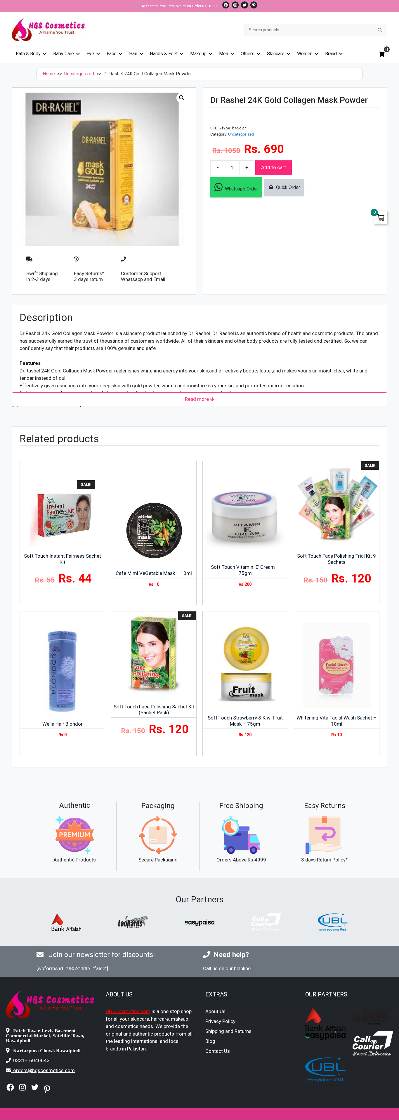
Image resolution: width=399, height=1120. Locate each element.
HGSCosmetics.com (128, 1011)
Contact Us (217, 1051)
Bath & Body (28, 53)
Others (247, 53)
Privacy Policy (220, 1021)
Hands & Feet (164, 53)
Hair (133, 53)
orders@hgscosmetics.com (44, 1070)
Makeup (198, 53)
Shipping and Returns (228, 1031)
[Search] (379, 29)
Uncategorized (79, 74)
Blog (210, 1041)
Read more (197, 399)
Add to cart (273, 167)
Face (112, 53)
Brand (331, 53)
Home (49, 74)
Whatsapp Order (240, 189)
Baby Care (63, 53)
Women (305, 53)
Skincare (275, 53)
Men (223, 53)
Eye (90, 53)
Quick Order (287, 187)
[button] (181, 98)
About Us (215, 1011)
